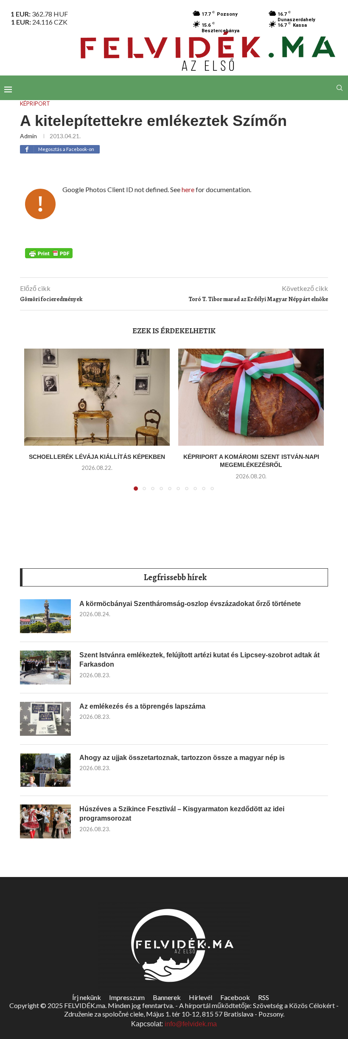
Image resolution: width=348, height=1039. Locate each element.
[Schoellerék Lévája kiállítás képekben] (97, 397)
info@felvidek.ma (191, 1024)
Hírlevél (200, 997)
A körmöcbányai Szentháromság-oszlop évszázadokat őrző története (190, 603)
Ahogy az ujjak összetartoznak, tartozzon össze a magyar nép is (182, 757)
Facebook (235, 997)
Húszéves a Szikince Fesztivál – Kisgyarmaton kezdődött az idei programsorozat (181, 813)
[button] (35, 424)
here (188, 189)
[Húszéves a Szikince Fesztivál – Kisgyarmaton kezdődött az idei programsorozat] (45, 821)
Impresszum (127, 997)
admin (28, 136)
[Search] (339, 87)
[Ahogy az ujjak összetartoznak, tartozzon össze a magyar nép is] (45, 770)
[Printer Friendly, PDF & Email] (49, 252)
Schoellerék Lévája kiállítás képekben (97, 456)
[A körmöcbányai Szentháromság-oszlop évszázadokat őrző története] (45, 616)
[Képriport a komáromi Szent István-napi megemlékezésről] (251, 397)
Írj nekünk (86, 997)
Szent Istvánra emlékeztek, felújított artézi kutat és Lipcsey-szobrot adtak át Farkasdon (199, 659)
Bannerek (167, 997)
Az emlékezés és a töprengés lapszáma (142, 706)
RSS (263, 997)
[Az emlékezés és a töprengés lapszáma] (45, 719)
